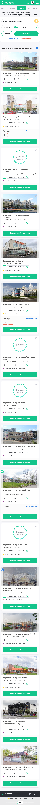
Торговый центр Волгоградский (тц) (19, 634)
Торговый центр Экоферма (15, 545)
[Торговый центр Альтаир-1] (20, 390)
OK (20, 802)
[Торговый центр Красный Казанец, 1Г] (20, 755)
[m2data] (7, 2)
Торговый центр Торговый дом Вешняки (16, 491)
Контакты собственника (20, 89)
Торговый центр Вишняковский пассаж (16, 216)
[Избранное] (28, 2)
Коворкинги (32, 8)
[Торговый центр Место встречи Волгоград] (20, 576)
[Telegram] (30, 794)
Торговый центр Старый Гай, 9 (16, 117)
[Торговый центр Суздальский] (20, 292)
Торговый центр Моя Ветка (15, 678)
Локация (36, 21)
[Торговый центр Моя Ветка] (20, 665)
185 (11, 323)
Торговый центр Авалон (13, 261)
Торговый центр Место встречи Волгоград (17, 589)
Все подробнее (31, 131)
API (35, 794)
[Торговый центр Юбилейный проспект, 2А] (20, 157)
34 (5, 323)
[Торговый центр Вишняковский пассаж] (20, 203)
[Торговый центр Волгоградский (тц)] (20, 622)
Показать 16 (26, 33)
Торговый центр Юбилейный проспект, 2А (15, 170)
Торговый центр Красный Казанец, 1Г (19, 767)
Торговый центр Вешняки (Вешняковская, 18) (14, 723)
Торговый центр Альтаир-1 (14, 403)
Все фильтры (13, 38)
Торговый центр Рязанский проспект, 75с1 (19, 358)
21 (9, 135)
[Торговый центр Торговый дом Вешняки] (20, 478)
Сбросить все (26, 38)
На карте (7, 33)
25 (5, 510)
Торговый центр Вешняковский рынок (19, 73)
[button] (21, 68)
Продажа (11, 8)
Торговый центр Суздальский (16, 304)
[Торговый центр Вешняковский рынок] (20, 61)
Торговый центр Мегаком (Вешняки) (19, 446)
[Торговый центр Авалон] (20, 248)
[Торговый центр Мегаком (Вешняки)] (20, 434)
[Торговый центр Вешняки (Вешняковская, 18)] (20, 709)
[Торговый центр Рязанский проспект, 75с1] (20, 345)
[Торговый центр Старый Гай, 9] (20, 104)
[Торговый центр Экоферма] (20, 532)
